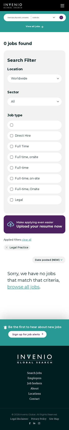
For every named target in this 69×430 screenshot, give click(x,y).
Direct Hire (23, 135)
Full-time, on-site (27, 178)
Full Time (22, 146)
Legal (19, 200)
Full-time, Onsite (27, 189)
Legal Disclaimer (19, 419)
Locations (34, 394)
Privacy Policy (38, 419)
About (35, 388)
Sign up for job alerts (26, 334)
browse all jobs (23, 286)
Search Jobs (34, 373)
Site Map (54, 419)
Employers (34, 378)
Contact (34, 399)
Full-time (22, 167)
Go (61, 17)
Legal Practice (19, 247)
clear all (26, 239)
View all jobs (33, 26)
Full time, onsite (26, 157)
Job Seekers (34, 383)
